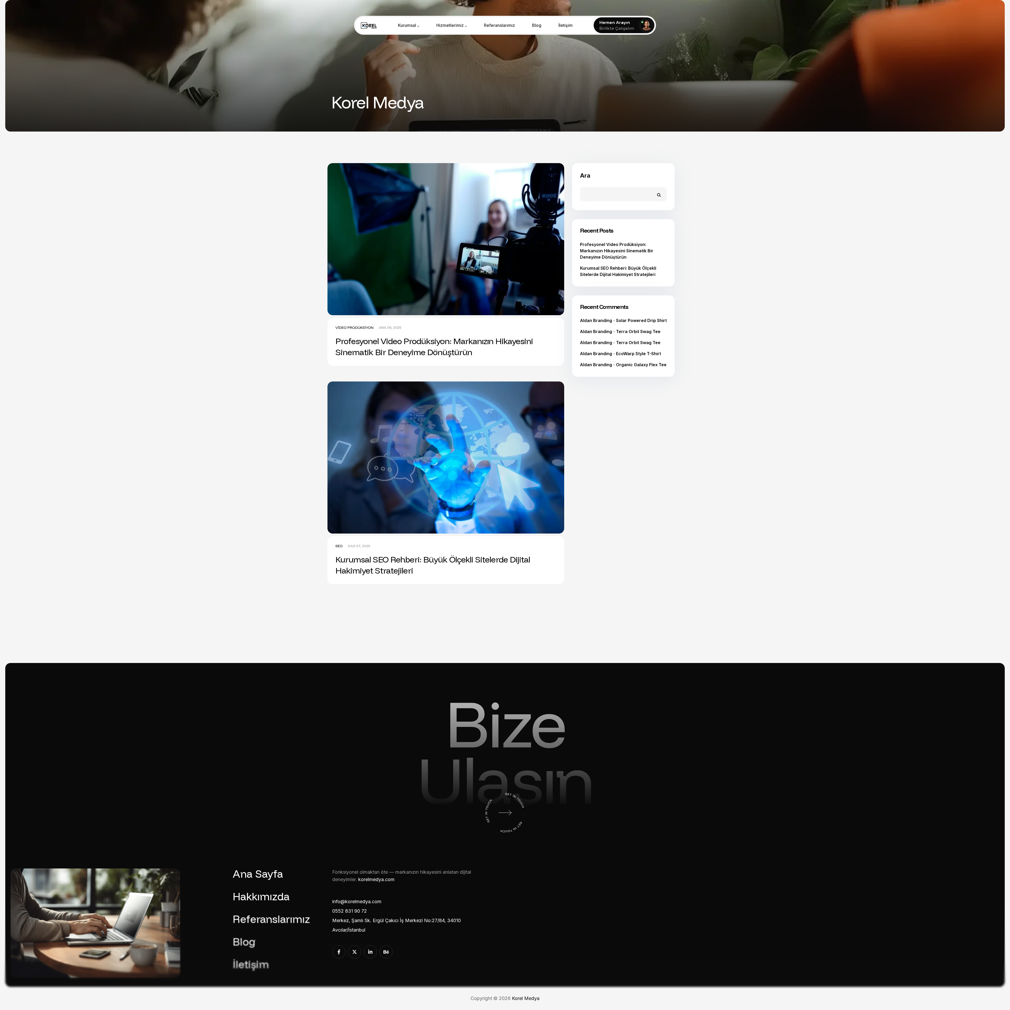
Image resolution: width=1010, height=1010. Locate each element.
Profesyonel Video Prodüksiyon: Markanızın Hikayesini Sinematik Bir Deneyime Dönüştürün (434, 346)
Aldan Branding (596, 320)
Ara (585, 175)
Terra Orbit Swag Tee (638, 331)
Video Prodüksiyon (354, 327)
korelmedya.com (376, 879)
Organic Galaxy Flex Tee (641, 364)
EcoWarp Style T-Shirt (638, 353)
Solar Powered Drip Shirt (641, 320)
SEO (339, 546)
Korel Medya (525, 998)
